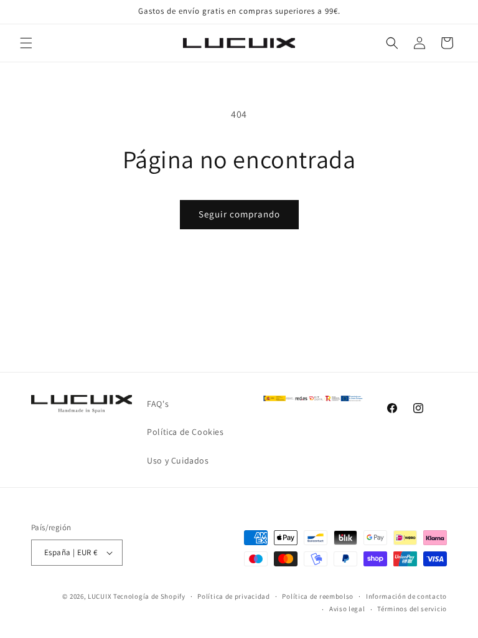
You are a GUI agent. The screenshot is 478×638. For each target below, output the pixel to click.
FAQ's (158, 403)
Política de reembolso (318, 596)
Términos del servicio (412, 608)
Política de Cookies (185, 431)
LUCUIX (99, 596)
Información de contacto (406, 596)
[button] (26, 43)
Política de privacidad (233, 596)
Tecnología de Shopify (149, 596)
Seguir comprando (239, 214)
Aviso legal (347, 608)
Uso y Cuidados (178, 460)
